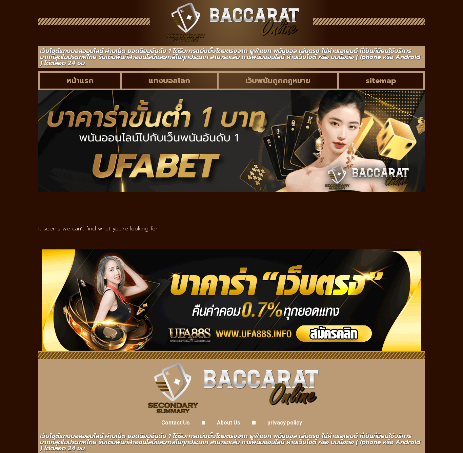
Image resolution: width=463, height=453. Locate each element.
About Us (228, 422)
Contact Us (175, 422)
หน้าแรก (80, 80)
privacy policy (284, 422)
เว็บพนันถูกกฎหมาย (277, 80)
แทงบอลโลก (169, 80)
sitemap (381, 80)
